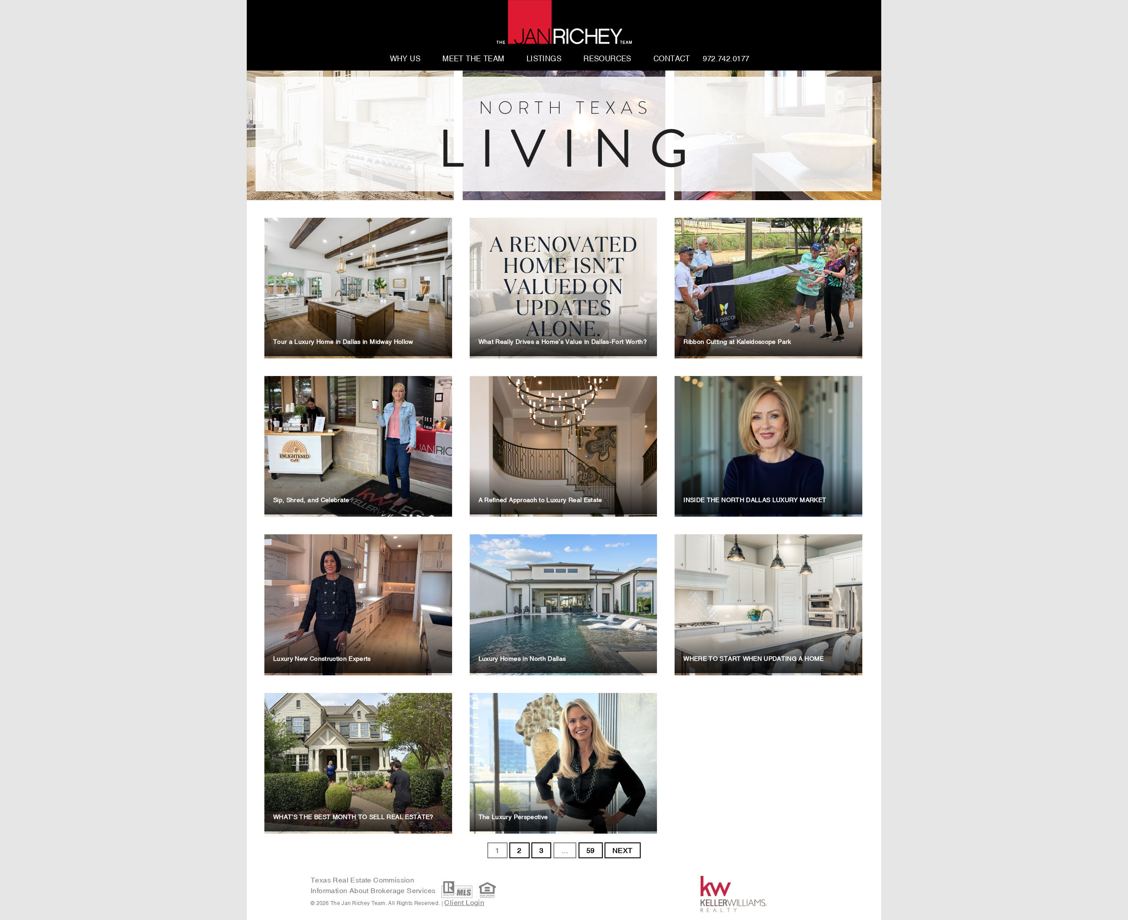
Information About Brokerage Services (374, 890)
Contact (671, 59)
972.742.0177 (726, 59)
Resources (607, 59)
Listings (544, 59)
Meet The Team (473, 59)
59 (590, 850)
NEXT (622, 850)
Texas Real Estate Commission (362, 880)
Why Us (405, 59)
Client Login (464, 902)
